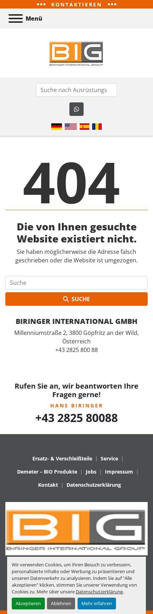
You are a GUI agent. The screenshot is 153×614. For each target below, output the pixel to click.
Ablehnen (61, 603)
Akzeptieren (28, 603)
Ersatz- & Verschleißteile (62, 458)
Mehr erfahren (96, 603)
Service (109, 458)
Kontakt (48, 484)
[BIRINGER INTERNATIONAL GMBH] (76, 528)
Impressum (119, 471)
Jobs (91, 471)
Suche (81, 299)
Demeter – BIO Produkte (47, 471)
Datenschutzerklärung (99, 591)
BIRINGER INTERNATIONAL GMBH (76, 321)
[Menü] (16, 18)
